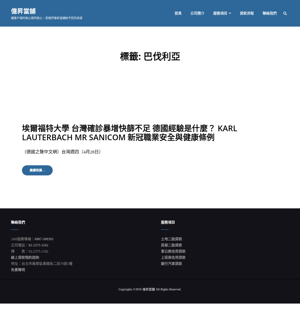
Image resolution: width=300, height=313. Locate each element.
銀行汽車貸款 (171, 264)
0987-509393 (44, 239)
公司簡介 (197, 13)
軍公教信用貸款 (173, 251)
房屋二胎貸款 (171, 245)
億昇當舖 (23, 11)
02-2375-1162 (38, 245)
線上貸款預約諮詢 (25, 257)
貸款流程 (247, 13)
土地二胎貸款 (171, 239)
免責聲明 (18, 270)
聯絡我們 (270, 13)
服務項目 (220, 13)
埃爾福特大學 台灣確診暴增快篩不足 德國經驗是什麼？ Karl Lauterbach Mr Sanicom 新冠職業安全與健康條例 (129, 133)
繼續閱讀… (41, 171)
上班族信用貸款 (173, 257)
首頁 (178, 13)
